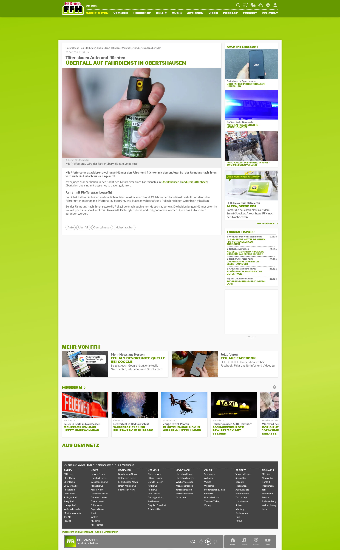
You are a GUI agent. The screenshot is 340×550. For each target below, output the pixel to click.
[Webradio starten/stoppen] (208, 541)
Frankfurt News (98, 478)
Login (264, 509)
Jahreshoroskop (184, 490)
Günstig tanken (155, 498)
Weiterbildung (269, 505)
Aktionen (195, 13)
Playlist (245, 3)
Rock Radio (69, 490)
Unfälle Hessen (155, 482)
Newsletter (267, 478)
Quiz (238, 517)
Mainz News (97, 486)
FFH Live (68, 474)
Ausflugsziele (242, 490)
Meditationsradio (72, 513)
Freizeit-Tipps (242, 494)
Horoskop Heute (184, 474)
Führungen (267, 494)
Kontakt (266, 482)
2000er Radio (71, 486)
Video (213, 13)
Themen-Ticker (240, 232)
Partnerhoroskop (184, 494)
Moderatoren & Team (214, 490)
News (94, 470)
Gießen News (97, 501)
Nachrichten (97, 13)
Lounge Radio (70, 505)
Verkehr (120, 13)
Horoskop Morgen (185, 478)
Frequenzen (268, 486)
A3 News (152, 486)
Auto (70, 227)
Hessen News (98, 474)
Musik (177, 13)
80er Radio (69, 478)
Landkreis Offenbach (194, 182)
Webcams (209, 486)
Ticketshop (241, 498)
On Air (161, 13)
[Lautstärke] (192, 541)
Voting (207, 505)
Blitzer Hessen (155, 478)
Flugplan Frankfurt (157, 505)
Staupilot (253, 3)
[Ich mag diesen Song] (201, 541)
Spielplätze (241, 478)
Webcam (268, 3)
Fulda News (96, 505)
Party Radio (69, 501)
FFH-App (266, 474)
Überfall (83, 227)
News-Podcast (211, 498)
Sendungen (209, 474)
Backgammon (242, 513)
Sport (93, 513)
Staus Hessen (154, 474)
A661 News (154, 494)
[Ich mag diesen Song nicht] (215, 541)
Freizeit (250, 13)
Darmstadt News (99, 494)
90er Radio (69, 482)
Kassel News (97, 490)
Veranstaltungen (244, 474)
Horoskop (142, 13)
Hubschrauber (125, 227)
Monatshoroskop (184, 486)
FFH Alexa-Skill (266, 224)
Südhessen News (126, 490)
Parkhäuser (153, 501)
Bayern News (97, 509)
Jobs (264, 490)
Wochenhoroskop (184, 482)
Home (232, 545)
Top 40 (67, 517)
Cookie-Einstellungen (106, 532)
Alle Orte (95, 521)
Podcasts (208, 494)
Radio (68, 470)
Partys (239, 521)
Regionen (124, 470)
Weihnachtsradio (72, 509)
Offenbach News (99, 498)
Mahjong (240, 509)
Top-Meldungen (88, 48)
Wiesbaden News (99, 482)
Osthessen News (126, 478)
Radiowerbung (269, 501)
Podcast (230, 13)
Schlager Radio (71, 498)
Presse (265, 498)
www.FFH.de (85, 465)
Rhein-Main (103, 48)
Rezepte (240, 482)
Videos (207, 482)
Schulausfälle (154, 509)
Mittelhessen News (128, 482)
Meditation (241, 486)
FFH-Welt (270, 13)
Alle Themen (97, 525)
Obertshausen (170, 182)
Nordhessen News (127, 474)
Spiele (239, 505)
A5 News (152, 490)
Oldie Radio (69, 494)
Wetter (260, 3)
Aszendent (181, 498)
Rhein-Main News (127, 486)
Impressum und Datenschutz (77, 532)
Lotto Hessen (242, 501)
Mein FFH (275, 3)
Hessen (72, 388)
